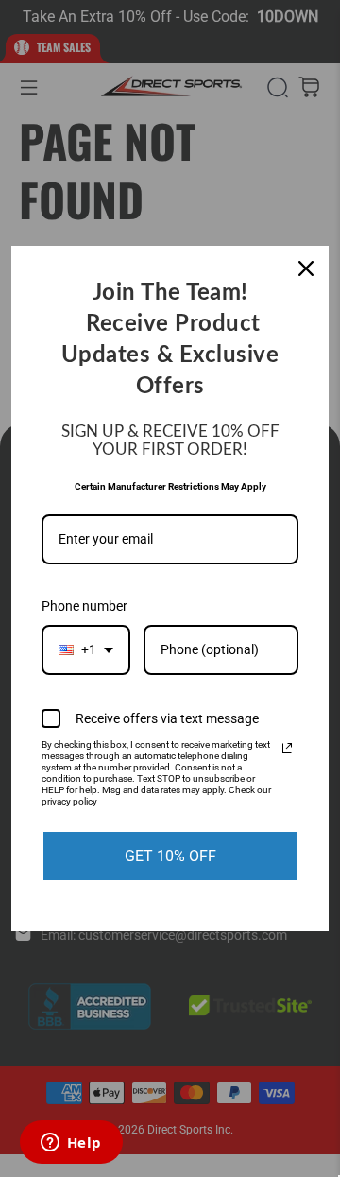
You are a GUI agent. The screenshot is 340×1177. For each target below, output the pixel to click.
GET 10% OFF (170, 856)
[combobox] (86, 650)
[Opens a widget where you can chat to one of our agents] (71, 1144)
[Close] (306, 268)
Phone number (85, 606)
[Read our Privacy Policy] (287, 747)
